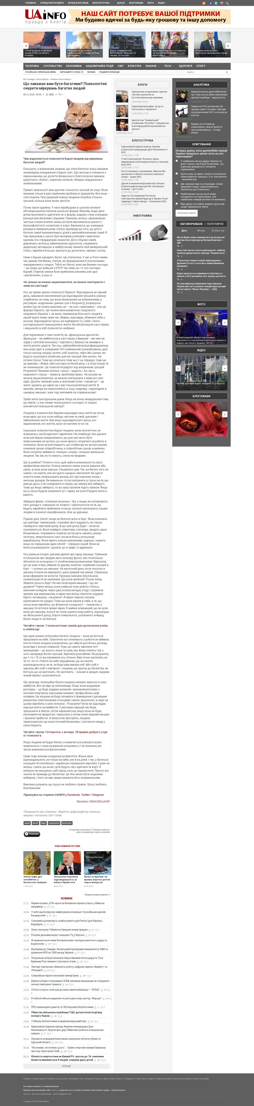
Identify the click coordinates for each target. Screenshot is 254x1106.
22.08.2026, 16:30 (129, 204)
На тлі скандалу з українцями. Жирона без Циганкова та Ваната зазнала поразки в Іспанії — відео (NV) (143, 174)
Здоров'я (185, 66)
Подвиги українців (109, 72)
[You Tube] (221, 4)
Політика (32, 66)
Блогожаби (136, 3)
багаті (35, 823)
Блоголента (178, 1079)
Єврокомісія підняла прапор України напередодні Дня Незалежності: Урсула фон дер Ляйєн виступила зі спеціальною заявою (67, 1030)
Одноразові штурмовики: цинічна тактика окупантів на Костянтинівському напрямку (149, 94)
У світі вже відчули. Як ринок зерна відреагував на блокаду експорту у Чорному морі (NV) (144, 162)
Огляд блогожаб (78, 3)
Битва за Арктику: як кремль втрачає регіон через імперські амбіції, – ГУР (97, 881)
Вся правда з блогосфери (35, 79)
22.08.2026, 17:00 (129, 180)
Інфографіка (142, 215)
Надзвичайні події (100, 66)
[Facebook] (209, 4)
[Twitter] (215, 4)
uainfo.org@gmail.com (62, 1094)
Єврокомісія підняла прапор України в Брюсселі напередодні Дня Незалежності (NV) (144, 149)
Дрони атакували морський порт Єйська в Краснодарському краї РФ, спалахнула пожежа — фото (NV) (142, 186)
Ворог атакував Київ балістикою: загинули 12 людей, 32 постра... (123, 53)
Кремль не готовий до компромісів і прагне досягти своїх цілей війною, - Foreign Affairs (206, 128)
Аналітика (201, 84)
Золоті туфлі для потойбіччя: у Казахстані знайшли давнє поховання (34, 881)
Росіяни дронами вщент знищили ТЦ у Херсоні (57, 935)
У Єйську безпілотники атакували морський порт (59, 1021)
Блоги (142, 84)
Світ (121, 66)
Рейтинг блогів (191, 1079)
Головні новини (38, 1079)
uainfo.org (55, 1090)
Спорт (200, 66)
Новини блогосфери (60, 79)
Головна (30, 3)
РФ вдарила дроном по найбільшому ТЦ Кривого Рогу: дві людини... (83, 53)
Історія (104, 1079)
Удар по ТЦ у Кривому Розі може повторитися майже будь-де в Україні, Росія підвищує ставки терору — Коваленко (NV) (144, 198)
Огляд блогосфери (52, 3)
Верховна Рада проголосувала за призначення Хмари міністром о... (169, 53)
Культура (134, 66)
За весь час (217, 230)
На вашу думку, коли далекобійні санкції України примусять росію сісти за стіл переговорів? (201, 153)
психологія (54, 823)
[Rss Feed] (203, 4)
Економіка (74, 66)
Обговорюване (191, 224)
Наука (97, 1079)
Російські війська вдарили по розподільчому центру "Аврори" (66, 998)
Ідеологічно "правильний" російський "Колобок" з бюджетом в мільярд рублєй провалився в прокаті (150, 124)
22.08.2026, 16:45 (129, 192)
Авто (119, 1079)
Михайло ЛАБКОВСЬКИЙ (93, 801)
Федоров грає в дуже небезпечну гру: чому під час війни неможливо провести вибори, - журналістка (209, 94)
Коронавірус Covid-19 (71, 72)
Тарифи (91, 72)
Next (228, 46)
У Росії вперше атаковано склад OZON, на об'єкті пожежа (38, 53)
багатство (67, 823)
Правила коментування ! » (97, 895)
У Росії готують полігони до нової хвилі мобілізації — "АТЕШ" (65, 989)
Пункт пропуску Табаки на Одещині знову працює (59, 929)
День (184, 230)
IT (123, 1079)
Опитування (201, 144)
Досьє (121, 3)
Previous (25, 46)
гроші (27, 823)
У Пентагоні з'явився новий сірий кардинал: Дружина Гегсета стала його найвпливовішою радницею (200, 263)
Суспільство (52, 66)
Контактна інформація (41, 1094)
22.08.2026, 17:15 (129, 167)
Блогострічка (99, 3)
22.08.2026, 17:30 (129, 155)
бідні (43, 823)
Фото (150, 3)
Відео (161, 3)
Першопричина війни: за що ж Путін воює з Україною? (147, 108)
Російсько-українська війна (40, 72)
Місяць (201, 230)
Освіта (112, 1079)
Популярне (215, 224)
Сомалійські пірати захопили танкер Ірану (55, 975)
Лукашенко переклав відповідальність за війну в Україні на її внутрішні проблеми (66, 881)
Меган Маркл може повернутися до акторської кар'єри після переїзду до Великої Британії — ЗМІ (200, 240)
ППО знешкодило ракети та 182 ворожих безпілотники (62, 1007)
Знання (149, 66)
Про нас (26, 1094)
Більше (66, 1066)
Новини (66, 898)
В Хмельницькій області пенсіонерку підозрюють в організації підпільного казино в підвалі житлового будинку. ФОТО (201, 340)
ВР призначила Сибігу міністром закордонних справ (211, 51)
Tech (166, 66)
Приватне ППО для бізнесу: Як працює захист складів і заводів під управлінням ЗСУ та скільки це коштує (209, 110)
